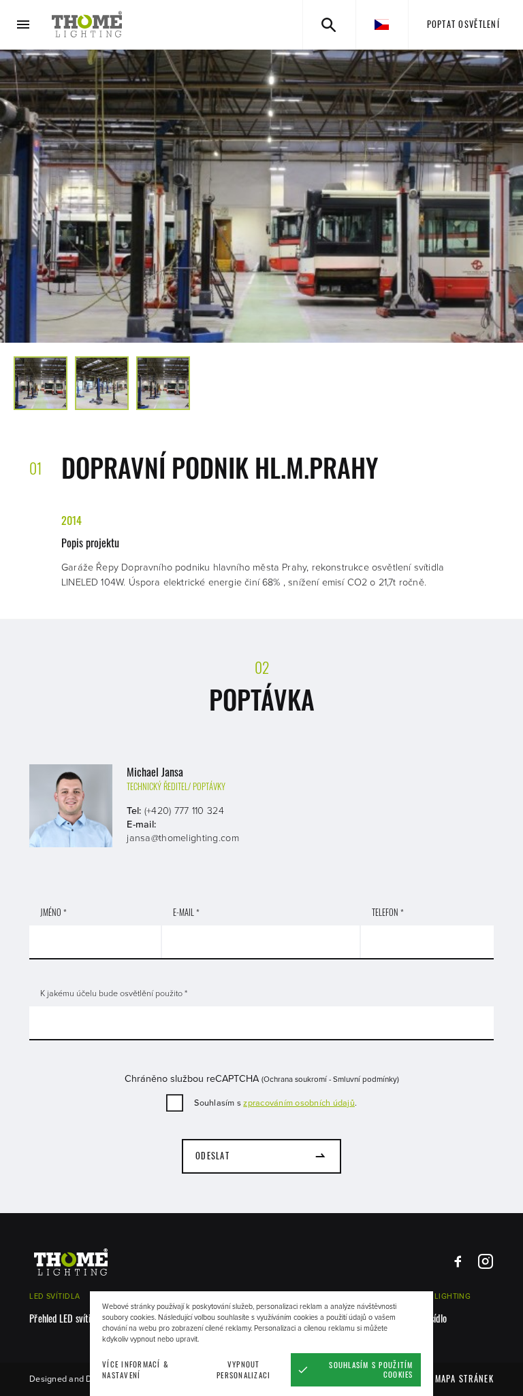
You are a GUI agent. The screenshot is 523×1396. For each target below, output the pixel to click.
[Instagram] (485, 1261)
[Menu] (23, 25)
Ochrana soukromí (295, 1079)
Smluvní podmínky (365, 1079)
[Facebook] (457, 1261)
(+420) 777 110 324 (184, 811)
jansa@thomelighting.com (183, 838)
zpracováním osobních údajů (299, 1102)
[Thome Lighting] (87, 24)
